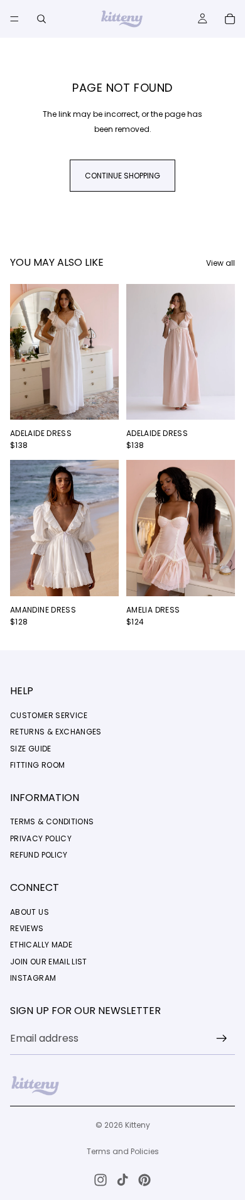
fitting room (37, 765)
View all (220, 263)
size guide (31, 748)
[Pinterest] (144, 1179)
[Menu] (14, 18)
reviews (27, 928)
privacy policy (41, 838)
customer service (49, 715)
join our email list (48, 961)
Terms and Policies (123, 1151)
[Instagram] (100, 1179)
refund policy (39, 854)
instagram (33, 978)
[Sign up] (222, 1038)
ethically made (41, 944)
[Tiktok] (122, 1179)
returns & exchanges (56, 731)
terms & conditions (52, 821)
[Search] (41, 19)
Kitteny (137, 1125)
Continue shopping (122, 175)
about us (29, 912)
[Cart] (230, 19)
